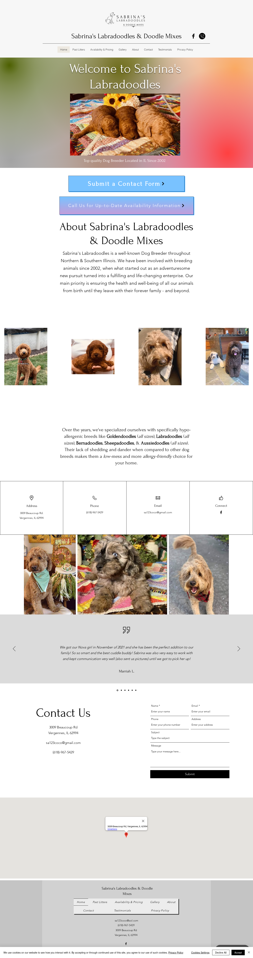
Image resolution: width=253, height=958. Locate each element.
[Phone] (202, 36)
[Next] (239, 649)
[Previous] (14, 649)
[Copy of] (135, 690)
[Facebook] (193, 36)
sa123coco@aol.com (126, 920)
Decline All (220, 952)
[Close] (249, 952)
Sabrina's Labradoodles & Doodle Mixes (126, 36)
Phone (154, 719)
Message (156, 745)
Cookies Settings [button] (200, 952)
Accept (238, 952)
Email (195, 705)
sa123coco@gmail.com (158, 512)
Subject (155, 732)
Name (154, 705)
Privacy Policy (175, 952)
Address (196, 719)
